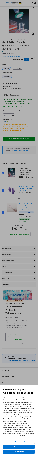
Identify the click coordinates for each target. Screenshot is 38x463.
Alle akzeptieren (19, 452)
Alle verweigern (19, 447)
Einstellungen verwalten (18, 442)
